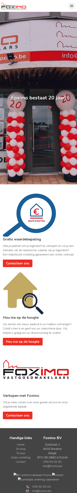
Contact (21, 462)
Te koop (21, 449)
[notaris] (57, 475)
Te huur (20, 453)
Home (21, 445)
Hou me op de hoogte (21, 317)
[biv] (32, 475)
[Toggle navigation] (72, 6)
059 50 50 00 (52, 462)
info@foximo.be (52, 466)
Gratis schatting (20, 458)
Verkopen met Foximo (21, 395)
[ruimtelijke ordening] (38, 479)
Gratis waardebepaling (22, 239)
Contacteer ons (17, 263)
